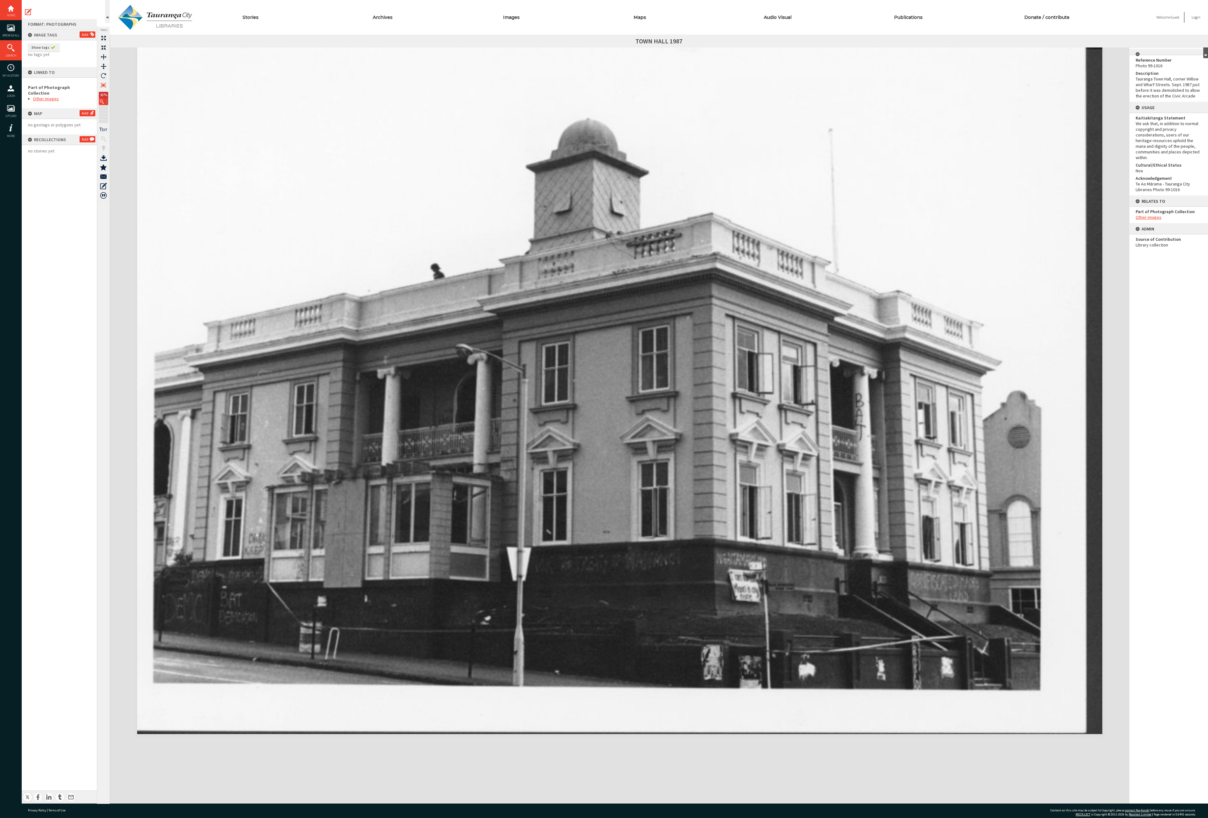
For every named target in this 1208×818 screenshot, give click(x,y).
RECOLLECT (1083, 814)
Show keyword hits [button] (103, 139)
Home (11, 15)
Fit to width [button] (103, 57)
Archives (383, 17)
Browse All (11, 35)
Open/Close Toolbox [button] (107, 11)
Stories (251, 17)
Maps (640, 17)
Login (11, 96)
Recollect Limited (1140, 814)
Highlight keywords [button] (103, 148)
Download (103, 158)
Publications (908, 17)
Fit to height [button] (103, 66)
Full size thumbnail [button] (103, 38)
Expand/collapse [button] (1205, 52)
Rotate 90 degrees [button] (103, 75)
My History (11, 76)
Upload (10, 116)
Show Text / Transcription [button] (103, 129)
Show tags (40, 47)
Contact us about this (103, 176)
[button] (103, 101)
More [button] (11, 136)
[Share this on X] (27, 794)
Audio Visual (777, 17)
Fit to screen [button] (103, 47)
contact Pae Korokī (1137, 810)
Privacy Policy (37, 810)
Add (85, 34)
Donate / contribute (1047, 17)
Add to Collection (103, 167)
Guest (1175, 17)
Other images (46, 99)
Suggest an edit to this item (28, 11)
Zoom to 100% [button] (103, 85)
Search (11, 55)
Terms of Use (56, 810)
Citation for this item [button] (103, 195)
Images (511, 17)
